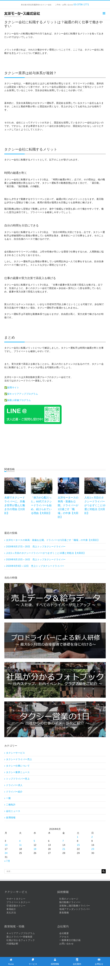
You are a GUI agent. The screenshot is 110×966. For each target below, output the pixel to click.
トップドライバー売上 (18, 779)
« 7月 (7, 861)
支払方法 (11, 912)
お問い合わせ (66, 943)
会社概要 (64, 933)
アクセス (64, 937)
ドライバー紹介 (14, 791)
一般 (8, 798)
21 (63, 849)
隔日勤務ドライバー (70, 902)
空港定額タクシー (15, 905)
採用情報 (10, 817)
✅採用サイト (11, 387)
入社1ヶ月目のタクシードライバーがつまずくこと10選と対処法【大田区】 (94, 505)
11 (20, 845)
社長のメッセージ (68, 899)
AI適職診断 (12, 943)
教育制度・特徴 (14, 926)
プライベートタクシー (18, 902)
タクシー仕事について (18, 766)
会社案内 (63, 926)
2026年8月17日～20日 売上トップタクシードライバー (36, 546)
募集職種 (64, 912)
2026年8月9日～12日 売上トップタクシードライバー (35, 566)
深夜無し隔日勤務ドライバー (74, 905)
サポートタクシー (15, 899)
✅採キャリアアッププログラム (21, 394)
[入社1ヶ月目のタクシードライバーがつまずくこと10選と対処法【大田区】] (95, 478)
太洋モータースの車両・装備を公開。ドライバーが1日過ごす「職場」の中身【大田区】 (53, 540)
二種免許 (10, 804)
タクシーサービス (15, 753)
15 (78, 845)
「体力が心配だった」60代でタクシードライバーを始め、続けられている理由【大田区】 (41, 505)
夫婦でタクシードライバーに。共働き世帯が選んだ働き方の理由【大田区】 (14, 505)
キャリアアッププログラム (20, 933)
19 (35, 849)
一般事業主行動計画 (70, 940)
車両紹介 (11, 909)
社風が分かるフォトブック (20, 940)
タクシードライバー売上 (19, 759)
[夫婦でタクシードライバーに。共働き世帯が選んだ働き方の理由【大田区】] (15, 478)
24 (6, 853)
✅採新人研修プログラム (17, 400)
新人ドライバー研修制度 (19, 937)
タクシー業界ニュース (18, 772)
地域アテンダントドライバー (74, 909)
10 (6, 845)
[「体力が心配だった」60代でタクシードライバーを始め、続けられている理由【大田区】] (41, 478)
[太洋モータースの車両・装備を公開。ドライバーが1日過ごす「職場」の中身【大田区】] (68, 478)
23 (92, 849)
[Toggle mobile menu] (104, 13)
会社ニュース (13, 811)
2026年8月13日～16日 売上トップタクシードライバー (36, 559)
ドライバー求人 (14, 785)
